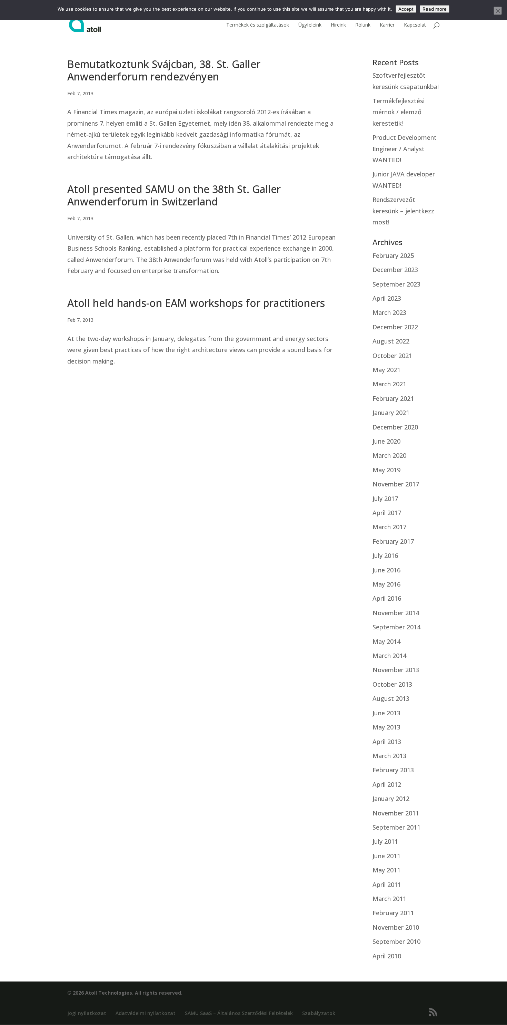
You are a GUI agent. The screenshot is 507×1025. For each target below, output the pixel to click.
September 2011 (396, 827)
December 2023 (395, 269)
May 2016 (386, 584)
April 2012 (386, 784)
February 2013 (393, 770)
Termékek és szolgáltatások (257, 25)
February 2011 (393, 913)
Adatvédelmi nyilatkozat (146, 1013)
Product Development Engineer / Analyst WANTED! (404, 148)
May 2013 (386, 727)
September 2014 (396, 627)
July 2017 (385, 498)
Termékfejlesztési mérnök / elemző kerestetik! (398, 112)
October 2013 (392, 684)
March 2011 (389, 899)
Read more (435, 9)
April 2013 (386, 741)
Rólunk (362, 25)
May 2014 (386, 641)
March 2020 (389, 455)
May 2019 (386, 470)
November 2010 (395, 927)
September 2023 (396, 284)
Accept (406, 9)
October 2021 (392, 355)
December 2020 (395, 427)
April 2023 (386, 298)
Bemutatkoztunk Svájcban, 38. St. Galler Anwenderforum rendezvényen (163, 70)
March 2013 (389, 756)
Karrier (387, 25)
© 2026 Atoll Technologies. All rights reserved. (124, 992)
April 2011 (386, 884)
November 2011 (395, 813)
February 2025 (393, 255)
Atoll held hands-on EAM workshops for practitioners (196, 303)
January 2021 (390, 412)
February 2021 (393, 398)
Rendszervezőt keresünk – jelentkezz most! (403, 210)
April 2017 (386, 513)
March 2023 (389, 312)
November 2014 (395, 613)
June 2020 (386, 441)
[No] (498, 11)
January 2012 (390, 798)
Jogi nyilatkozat (86, 1013)
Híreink (338, 25)
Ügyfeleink (309, 25)
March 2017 (389, 527)
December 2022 (395, 327)
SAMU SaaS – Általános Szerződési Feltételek (239, 1013)
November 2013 (395, 670)
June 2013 (386, 713)
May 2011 (386, 870)
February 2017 (393, 541)
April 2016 (386, 598)
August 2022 (390, 341)
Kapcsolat (415, 25)
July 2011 (385, 841)
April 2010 (386, 956)
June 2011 (386, 856)
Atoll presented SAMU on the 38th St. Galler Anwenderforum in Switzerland (174, 195)
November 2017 (395, 484)
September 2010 (396, 941)
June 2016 (386, 570)
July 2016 (385, 555)
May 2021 (386, 370)
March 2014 (389, 655)
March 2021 (389, 384)
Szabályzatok (318, 1013)
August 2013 (390, 698)
